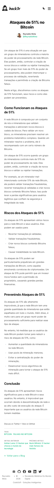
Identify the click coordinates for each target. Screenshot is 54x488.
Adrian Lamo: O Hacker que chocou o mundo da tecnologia (16, 446)
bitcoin (8, 434)
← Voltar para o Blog (14, 455)
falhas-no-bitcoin (22, 434)
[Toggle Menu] (49, 8)
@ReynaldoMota (30, 36)
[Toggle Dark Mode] (44, 8)
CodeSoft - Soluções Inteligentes (27, 482)
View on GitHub (28, 424)
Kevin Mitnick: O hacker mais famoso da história (39, 446)
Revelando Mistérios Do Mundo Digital (38, 477)
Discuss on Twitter (12, 424)
